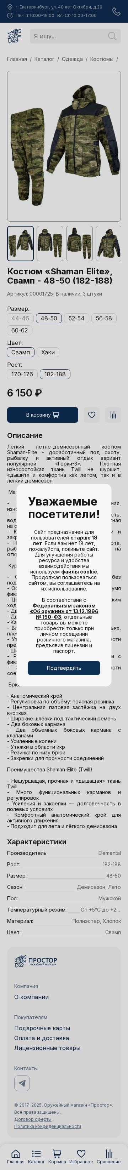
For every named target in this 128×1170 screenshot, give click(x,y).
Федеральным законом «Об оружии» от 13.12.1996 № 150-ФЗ (64, 611)
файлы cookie (79, 572)
